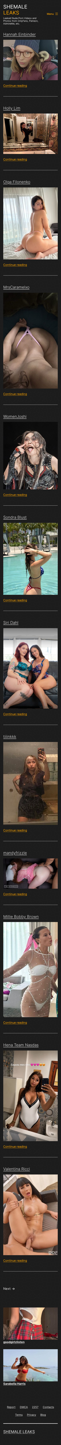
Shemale (15, 10)
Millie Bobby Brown (21, 916)
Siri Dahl (10, 622)
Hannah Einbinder (19, 34)
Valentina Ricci (16, 1169)
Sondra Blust (15, 517)
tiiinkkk (9, 736)
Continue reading (15, 85)
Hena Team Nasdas (21, 1045)
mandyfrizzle (15, 853)
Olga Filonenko (16, 182)
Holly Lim (11, 108)
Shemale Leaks (19, 1431)
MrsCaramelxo (16, 287)
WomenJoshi (15, 416)
